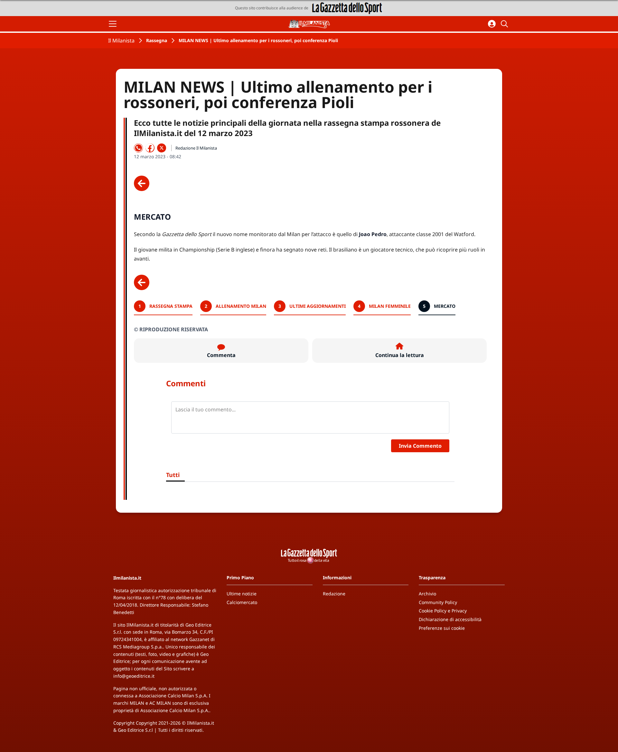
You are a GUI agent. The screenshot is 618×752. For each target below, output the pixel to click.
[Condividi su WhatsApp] (138, 147)
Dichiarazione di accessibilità (450, 619)
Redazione (334, 594)
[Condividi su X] (161, 147)
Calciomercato (242, 602)
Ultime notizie (242, 594)
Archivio (427, 594)
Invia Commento (420, 445)
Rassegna (156, 40)
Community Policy (438, 602)
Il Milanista (121, 40)
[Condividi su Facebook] (149, 147)
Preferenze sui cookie (442, 628)
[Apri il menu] (112, 23)
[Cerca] (505, 23)
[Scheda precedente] (141, 183)
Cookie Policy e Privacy (443, 611)
